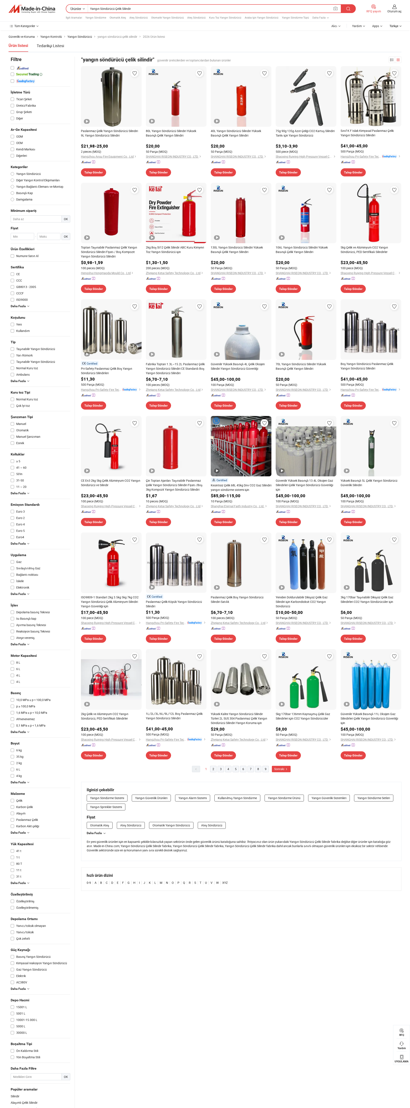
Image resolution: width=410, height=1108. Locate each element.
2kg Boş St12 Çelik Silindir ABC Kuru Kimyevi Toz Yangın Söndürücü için (175, 249)
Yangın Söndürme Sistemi (107, 798)
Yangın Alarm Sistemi (193, 798)
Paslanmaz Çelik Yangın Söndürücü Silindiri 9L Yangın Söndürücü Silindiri (109, 133)
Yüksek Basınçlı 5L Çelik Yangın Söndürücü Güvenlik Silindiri (369, 482)
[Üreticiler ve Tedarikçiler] (32, 8)
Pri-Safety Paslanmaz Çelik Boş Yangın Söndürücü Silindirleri (106, 370)
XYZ (225, 883)
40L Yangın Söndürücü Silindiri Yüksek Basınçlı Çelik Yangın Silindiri (236, 133)
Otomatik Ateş (118, 17)
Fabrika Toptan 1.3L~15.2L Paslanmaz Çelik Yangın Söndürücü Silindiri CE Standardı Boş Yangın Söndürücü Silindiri (175, 368)
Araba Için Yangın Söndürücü (261, 17)
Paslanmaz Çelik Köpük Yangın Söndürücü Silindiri (174, 604)
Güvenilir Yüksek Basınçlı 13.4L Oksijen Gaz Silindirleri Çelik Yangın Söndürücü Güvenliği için (304, 484)
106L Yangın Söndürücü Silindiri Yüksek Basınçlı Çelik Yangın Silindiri (302, 249)
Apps (375, 26)
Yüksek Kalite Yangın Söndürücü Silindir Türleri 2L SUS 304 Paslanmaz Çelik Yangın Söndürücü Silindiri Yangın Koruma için (239, 718)
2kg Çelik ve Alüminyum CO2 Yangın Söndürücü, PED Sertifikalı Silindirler (104, 716)
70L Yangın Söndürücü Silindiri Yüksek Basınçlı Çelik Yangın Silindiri (301, 366)
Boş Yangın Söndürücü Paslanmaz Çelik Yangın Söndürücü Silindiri (367, 366)
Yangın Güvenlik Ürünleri (151, 798)
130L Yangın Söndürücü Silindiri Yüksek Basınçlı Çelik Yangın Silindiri (237, 249)
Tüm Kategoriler (24, 26)
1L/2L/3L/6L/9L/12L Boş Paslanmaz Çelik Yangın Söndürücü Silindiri (174, 716)
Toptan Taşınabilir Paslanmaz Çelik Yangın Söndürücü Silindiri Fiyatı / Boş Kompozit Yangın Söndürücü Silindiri (109, 251)
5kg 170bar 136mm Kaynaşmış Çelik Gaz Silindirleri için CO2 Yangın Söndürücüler (303, 716)
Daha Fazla (94, 833)
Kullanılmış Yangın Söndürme (237, 798)
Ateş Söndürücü (138, 17)
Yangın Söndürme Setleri (373, 798)
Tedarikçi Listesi (50, 45)
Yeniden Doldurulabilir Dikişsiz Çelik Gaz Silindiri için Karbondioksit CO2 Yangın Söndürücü (302, 601)
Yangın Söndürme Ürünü (284, 798)
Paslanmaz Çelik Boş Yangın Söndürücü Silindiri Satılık (237, 599)
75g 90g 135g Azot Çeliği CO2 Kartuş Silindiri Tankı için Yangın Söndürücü (305, 133)
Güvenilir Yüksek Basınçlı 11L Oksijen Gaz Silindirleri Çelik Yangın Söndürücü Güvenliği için (369, 718)
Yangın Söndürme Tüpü (295, 17)
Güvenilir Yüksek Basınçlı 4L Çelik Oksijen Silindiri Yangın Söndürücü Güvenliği (238, 366)
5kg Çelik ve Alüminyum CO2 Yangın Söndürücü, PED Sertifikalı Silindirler (364, 249)
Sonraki (279, 769)
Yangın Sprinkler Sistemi (106, 807)
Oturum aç (394, 11)
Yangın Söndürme (95, 17)
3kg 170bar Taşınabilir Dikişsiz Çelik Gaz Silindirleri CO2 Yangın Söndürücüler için (367, 599)
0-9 (89, 883)
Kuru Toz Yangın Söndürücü (225, 17)
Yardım (357, 26)
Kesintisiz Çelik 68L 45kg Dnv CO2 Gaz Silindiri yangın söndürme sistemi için (241, 487)
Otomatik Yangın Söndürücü (167, 17)
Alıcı (334, 26)
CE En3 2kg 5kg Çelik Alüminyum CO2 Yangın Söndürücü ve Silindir (110, 482)
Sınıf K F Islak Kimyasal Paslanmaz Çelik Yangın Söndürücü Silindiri (367, 133)
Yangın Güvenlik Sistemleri (329, 798)
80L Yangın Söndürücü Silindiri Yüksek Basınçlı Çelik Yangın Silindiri (171, 133)
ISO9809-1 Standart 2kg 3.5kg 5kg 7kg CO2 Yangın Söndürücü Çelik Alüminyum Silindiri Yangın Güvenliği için (110, 601)
